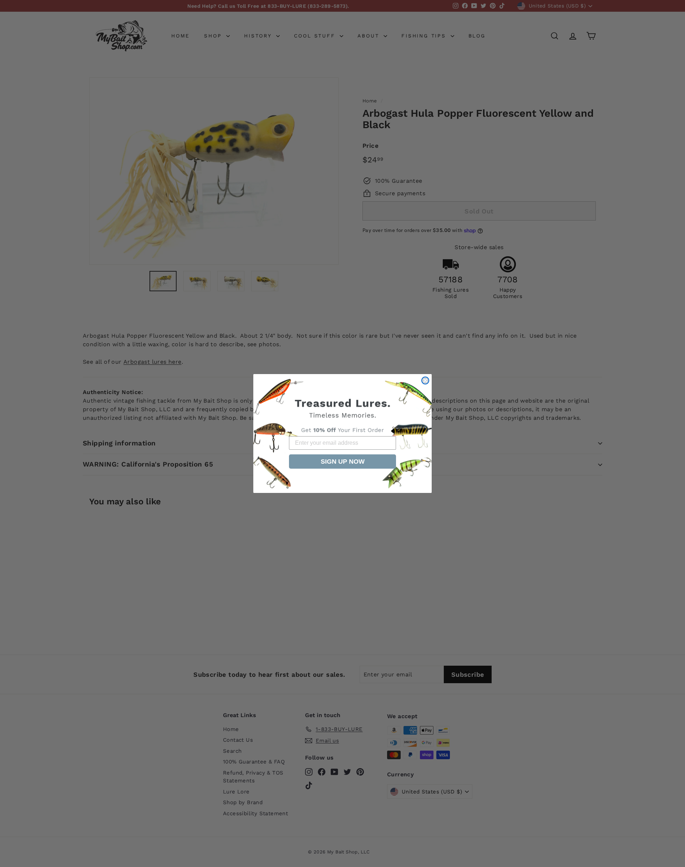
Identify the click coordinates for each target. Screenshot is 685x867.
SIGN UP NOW (343, 461)
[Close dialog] (425, 380)
